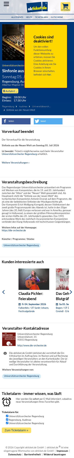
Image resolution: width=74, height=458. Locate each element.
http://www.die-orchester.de (32, 345)
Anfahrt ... (11, 91)
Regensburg (8, 106)
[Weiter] (71, 292)
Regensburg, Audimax (20, 419)
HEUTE (29, 17)
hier (49, 74)
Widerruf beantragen (55, 454)
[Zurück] (3, 292)
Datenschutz (14, 454)
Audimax (23, 106)
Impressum (62, 450)
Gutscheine (57, 17)
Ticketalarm (41, 17)
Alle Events (17, 17)
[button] (16, 121)
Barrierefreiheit (32, 454)
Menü (6, 4)
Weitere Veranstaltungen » (15, 162)
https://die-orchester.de (14, 230)
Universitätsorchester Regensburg (19, 65)
